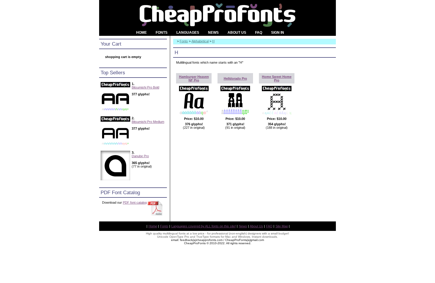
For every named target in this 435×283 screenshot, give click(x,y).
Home (153, 226)
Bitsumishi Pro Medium (148, 121)
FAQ (269, 226)
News (243, 226)
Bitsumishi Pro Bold (145, 87)
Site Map (282, 226)
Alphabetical (200, 41)
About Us (256, 226)
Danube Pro (140, 156)
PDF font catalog (135, 202)
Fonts (184, 41)
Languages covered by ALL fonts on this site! (203, 226)
